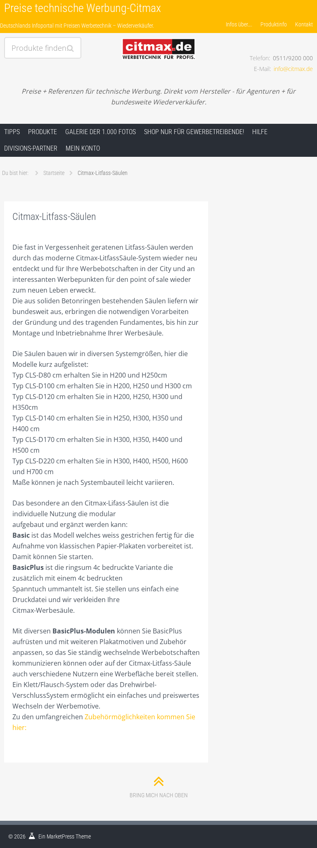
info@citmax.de (293, 69)
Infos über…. (239, 24)
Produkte (42, 132)
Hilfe (259, 132)
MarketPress (60, 836)
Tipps (12, 132)
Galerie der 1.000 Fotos (100, 132)
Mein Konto (83, 148)
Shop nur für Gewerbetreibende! (194, 132)
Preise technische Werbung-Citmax (82, 8)
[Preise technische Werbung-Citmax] (158, 40)
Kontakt (304, 24)
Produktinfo (273, 24)
